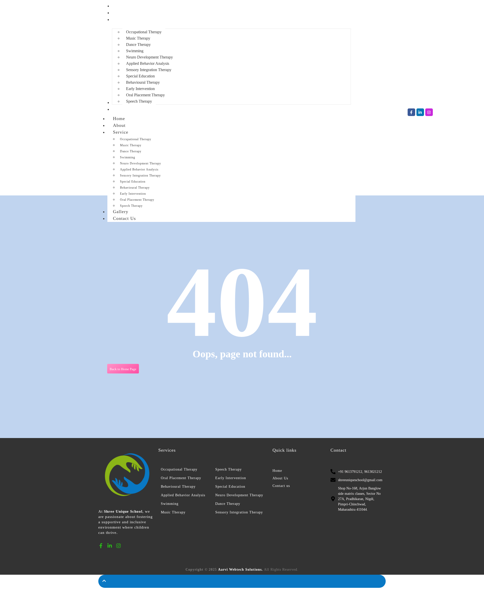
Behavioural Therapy (135, 187)
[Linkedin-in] (420, 112)
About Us (280, 478)
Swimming (127, 157)
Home (119, 118)
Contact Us (124, 218)
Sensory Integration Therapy (140, 175)
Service (120, 132)
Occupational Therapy (135, 139)
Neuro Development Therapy (140, 163)
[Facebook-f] (411, 112)
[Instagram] (429, 112)
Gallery (120, 211)
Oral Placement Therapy (137, 199)
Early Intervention (133, 193)
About (119, 125)
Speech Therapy (228, 469)
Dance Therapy (130, 151)
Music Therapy (130, 145)
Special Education (132, 181)
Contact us (281, 486)
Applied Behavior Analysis (139, 169)
